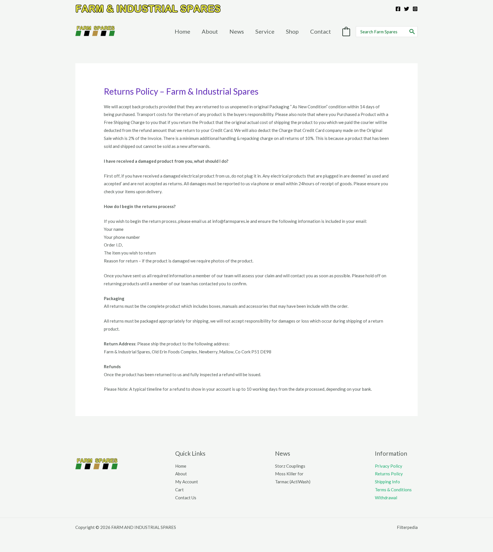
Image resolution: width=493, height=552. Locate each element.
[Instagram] (415, 8)
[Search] (412, 32)
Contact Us (185, 497)
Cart (179, 489)
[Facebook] (398, 8)
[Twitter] (406, 8)
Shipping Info (387, 481)
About (181, 473)
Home (180, 466)
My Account (186, 481)
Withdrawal (386, 497)
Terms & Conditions (393, 489)
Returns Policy (389, 473)
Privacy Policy (388, 466)
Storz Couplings (290, 466)
